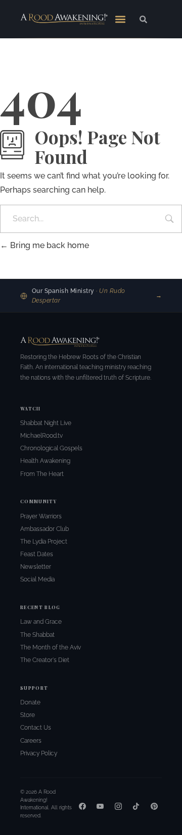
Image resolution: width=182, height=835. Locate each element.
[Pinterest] (154, 806)
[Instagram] (118, 806)
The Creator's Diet (44, 660)
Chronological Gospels (51, 448)
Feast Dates (36, 554)
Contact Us (35, 727)
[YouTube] (100, 806)
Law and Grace (41, 621)
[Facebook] (82, 806)
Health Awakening (45, 460)
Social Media (37, 579)
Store (27, 715)
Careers (30, 740)
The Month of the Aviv (50, 647)
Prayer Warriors (41, 516)
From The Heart (42, 474)
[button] (120, 19)
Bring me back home (48, 245)
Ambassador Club (44, 528)
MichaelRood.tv (41, 435)
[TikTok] (136, 806)
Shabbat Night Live (45, 423)
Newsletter (35, 566)
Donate (30, 702)
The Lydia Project (43, 541)
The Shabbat (37, 634)
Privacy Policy (38, 753)
